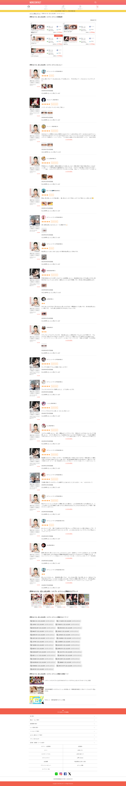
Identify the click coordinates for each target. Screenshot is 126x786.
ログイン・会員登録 (45, 746)
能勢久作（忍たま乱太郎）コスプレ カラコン (42, 648)
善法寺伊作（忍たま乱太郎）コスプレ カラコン (68, 645)
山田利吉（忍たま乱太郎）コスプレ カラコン (42, 624)
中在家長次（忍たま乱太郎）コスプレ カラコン (69, 638)
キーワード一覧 (45, 769)
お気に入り (80, 750)
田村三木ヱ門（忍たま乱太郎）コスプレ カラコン (70, 665)
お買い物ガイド (80, 754)
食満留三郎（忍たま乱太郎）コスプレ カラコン (68, 648)
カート (45, 750)
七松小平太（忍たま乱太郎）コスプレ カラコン (70, 652)
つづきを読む (69, 139)
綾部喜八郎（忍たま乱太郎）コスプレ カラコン (43, 634)
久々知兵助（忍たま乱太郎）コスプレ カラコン (69, 621)
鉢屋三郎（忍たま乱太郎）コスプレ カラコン (42, 669)
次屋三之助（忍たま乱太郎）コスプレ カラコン (43, 638)
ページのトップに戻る (63, 712)
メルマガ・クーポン (45, 754)
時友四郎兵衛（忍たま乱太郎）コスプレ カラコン (43, 662)
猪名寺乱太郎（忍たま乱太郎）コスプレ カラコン (43, 628)
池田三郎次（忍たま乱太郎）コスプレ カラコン (70, 655)
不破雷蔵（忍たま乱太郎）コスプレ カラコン (42, 645)
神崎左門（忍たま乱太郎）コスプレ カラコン (42, 631)
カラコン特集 (80, 765)
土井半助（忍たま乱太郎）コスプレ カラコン (42, 641)
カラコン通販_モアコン (35, 13)
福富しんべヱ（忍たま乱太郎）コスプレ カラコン (43, 655)
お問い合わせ (80, 757)
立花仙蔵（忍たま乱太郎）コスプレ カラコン (42, 659)
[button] (63, 716)
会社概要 (46, 761)
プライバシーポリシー (46, 765)
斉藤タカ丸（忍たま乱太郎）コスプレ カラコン (43, 621)
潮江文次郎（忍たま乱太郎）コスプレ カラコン (68, 659)
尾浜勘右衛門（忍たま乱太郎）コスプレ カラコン (43, 652)
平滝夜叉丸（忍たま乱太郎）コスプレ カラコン (68, 624)
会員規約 (80, 746)
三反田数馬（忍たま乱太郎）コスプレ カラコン (68, 641)
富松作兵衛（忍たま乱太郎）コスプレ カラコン (70, 628)
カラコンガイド (45, 757)
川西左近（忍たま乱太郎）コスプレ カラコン (68, 631)
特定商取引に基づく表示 (80, 761)
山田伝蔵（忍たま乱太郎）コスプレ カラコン (69, 634)
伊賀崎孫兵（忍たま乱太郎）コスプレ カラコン (43, 665)
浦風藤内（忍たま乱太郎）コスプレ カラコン (70, 662)
